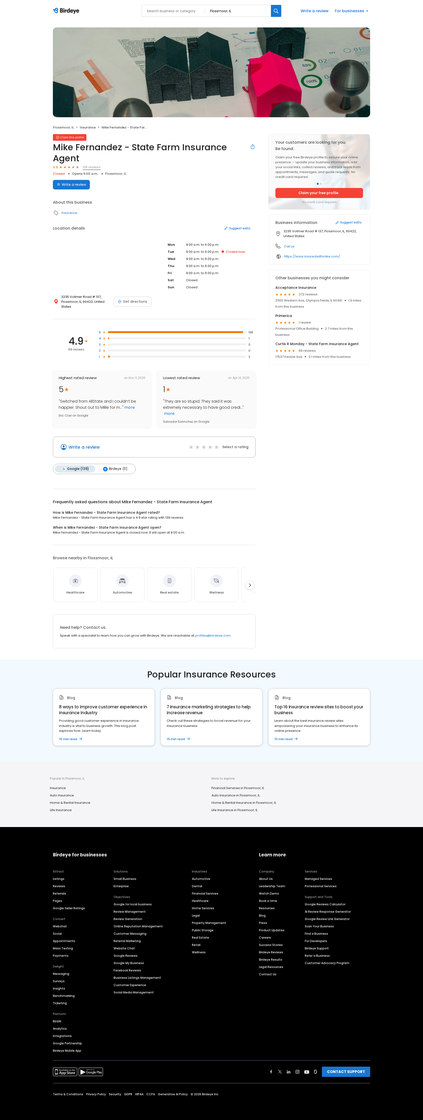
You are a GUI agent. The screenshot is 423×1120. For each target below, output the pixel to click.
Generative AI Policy (173, 1094)
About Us (266, 879)
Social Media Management (134, 992)
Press (263, 923)
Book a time (268, 901)
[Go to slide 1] (318, 184)
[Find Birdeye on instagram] (297, 1072)
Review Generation (128, 919)
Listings (58, 879)
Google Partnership (67, 1043)
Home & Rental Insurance (70, 802)
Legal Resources (271, 967)
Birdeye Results (270, 959)
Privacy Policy (96, 1094)
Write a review (315, 11)
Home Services (203, 908)
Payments (61, 956)
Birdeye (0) (118, 469)
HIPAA (139, 1094)
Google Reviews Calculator (325, 904)
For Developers (316, 941)
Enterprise (121, 886)
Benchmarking (64, 996)
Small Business (125, 879)
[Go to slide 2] (320, 184)
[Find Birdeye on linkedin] (289, 1072)
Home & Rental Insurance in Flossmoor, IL (244, 802)
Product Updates (271, 930)
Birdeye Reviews (271, 952)
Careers (265, 937)
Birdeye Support (317, 948)
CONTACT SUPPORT (346, 1071)
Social (57, 934)
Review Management (130, 912)
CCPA (150, 1094)
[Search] (276, 11)
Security (115, 1094)
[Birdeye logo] (67, 11)
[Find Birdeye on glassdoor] (315, 1072)
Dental (197, 886)
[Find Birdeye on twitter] (280, 1072)
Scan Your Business (319, 926)
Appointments (64, 941)
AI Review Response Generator (328, 912)
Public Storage (202, 930)
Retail (196, 945)
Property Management (209, 923)
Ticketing (60, 1003)
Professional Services (321, 886)
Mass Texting (63, 948)
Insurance (88, 127)
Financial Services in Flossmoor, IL (238, 788)
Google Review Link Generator (327, 919)
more (129, 407)
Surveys (59, 981)
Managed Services (318, 879)
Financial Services (205, 893)
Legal (196, 915)
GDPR (128, 1094)
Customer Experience (130, 985)
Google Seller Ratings (69, 908)
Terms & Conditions (68, 1094)
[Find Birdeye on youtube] (306, 1072)
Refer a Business (317, 956)
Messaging (61, 974)
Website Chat (124, 948)
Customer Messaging (130, 934)
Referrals (59, 893)
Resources (267, 908)
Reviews (59, 886)
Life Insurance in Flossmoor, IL (235, 810)
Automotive (201, 879)
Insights (59, 988)
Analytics (60, 1029)
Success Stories (271, 945)
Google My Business (129, 963)
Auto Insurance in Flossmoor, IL (236, 795)
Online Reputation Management (138, 926)
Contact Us (267, 974)
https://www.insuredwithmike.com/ (312, 256)
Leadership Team (272, 886)
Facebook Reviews (127, 970)
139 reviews (91, 167)
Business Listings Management (137, 978)
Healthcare (200, 901)
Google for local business (133, 904)
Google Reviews (126, 956)
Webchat (60, 926)
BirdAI (57, 1021)
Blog (262, 915)
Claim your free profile (318, 192)
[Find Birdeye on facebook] (271, 1072)
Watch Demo (269, 893)
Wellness (199, 952)
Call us (289, 246)
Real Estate (200, 937)
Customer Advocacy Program (327, 963)
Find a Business (316, 934)
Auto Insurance (62, 795)
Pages (57, 901)
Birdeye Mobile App (67, 1051)
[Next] (249, 585)
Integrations (62, 1036)
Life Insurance (61, 810)
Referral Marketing (127, 941)
